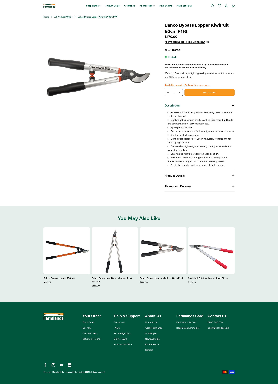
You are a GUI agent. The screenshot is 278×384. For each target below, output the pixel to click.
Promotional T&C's (123, 344)
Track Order (88, 322)
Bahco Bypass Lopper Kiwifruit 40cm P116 (161, 278)
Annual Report (152, 344)
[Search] (212, 6)
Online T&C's (120, 339)
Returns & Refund (91, 339)
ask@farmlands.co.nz (218, 328)
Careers (149, 350)
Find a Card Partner (186, 322)
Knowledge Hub (122, 333)
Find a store (151, 322)
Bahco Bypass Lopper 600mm (59, 278)
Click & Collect (90, 333)
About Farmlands (153, 328)
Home (46, 16)
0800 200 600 (215, 322)
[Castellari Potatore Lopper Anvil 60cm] (211, 250)
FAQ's (117, 328)
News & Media (152, 339)
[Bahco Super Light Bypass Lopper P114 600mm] (115, 250)
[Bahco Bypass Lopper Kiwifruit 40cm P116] (163, 250)
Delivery (87, 328)
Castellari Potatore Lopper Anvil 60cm (208, 278)
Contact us (119, 322)
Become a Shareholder (187, 328)
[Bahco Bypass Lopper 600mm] (66, 250)
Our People (151, 333)
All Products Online (63, 16)
